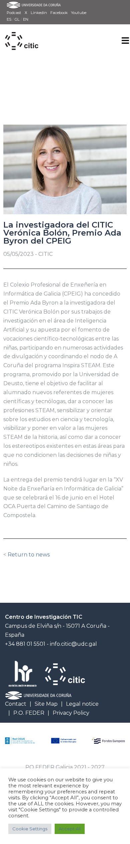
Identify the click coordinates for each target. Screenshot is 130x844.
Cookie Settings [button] (29, 828)
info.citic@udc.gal (73, 644)
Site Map (46, 704)
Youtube (78, 12)
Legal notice (82, 704)
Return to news (29, 554)
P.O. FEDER (28, 713)
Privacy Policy (71, 713)
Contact (15, 704)
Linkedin (39, 12)
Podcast (14, 12)
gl (18, 19)
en (25, 19)
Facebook (59, 12)
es (9, 19)
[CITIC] (21, 33)
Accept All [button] (70, 828)
